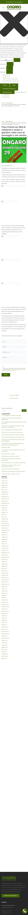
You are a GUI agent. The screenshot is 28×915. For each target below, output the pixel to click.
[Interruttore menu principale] (3, 7)
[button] (14, 23)
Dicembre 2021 (5, 604)
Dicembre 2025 (5, 496)
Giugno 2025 (4, 510)
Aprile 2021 (4, 622)
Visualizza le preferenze (9, 88)
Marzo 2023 (4, 570)
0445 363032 (10, 2)
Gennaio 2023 (5, 575)
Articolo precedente (14, 395)
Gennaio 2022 (5, 602)
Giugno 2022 (4, 591)
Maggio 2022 (5, 593)
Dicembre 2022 (5, 577)
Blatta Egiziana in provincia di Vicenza (10, 456)
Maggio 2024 (5, 539)
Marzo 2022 (4, 597)
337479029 (19, 2)
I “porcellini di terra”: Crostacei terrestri (11, 474)
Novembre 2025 (5, 498)
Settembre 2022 (5, 584)
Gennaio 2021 (5, 629)
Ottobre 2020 (5, 636)
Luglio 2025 (4, 507)
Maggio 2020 (5, 647)
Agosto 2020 (4, 640)
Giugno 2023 (4, 564)
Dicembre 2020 (5, 631)
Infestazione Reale (6, 447)
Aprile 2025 (4, 514)
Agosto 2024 (4, 532)
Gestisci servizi (6, 76)
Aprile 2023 (4, 568)
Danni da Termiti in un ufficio (8, 453)
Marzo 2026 (4, 489)
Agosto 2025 (4, 505)
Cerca (24, 410)
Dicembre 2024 (5, 523)
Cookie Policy (6, 95)
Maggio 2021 (4, 620)
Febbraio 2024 (5, 546)
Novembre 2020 (5, 633)
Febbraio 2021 (5, 627)
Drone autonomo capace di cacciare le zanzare (13, 434)
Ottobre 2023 (5, 555)
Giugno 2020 (5, 645)
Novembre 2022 (5, 579)
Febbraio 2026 (5, 492)
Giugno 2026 (5, 483)
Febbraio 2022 (5, 600)
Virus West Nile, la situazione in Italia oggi (11, 415)
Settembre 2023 (5, 557)
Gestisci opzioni (6, 74)
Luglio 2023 (4, 561)
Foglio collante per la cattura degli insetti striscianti (13, 462)
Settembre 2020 (5, 638)
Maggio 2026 (5, 485)
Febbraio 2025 (5, 519)
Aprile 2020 (4, 649)
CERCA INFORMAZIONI (7, 408)
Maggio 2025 (5, 512)
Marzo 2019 (4, 658)
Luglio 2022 (4, 588)
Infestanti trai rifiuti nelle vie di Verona (10, 469)
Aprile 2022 (4, 595)
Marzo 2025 (4, 516)
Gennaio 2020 (5, 656)
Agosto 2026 (4, 478)
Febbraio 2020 (5, 653)
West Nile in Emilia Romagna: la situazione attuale (13, 471)
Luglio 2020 (4, 642)
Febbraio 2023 (5, 573)
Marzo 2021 (4, 624)
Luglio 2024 (4, 534)
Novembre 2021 (5, 606)
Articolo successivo (14, 398)
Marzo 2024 (4, 543)
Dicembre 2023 (5, 550)
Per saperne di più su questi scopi (11, 81)
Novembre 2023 (5, 552)
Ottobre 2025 (5, 501)
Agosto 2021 (4, 613)
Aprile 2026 (4, 487)
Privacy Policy (6, 97)
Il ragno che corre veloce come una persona (12, 432)
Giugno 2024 (4, 537)
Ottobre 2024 (5, 528)
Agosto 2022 (4, 586)
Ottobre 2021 (5, 609)
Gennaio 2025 (5, 521)
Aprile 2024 (4, 541)
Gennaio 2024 (5, 548)
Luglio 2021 (4, 615)
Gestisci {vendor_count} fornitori (10, 78)
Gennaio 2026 (5, 494)
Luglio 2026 (4, 480)
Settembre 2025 (5, 503)
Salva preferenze (7, 92)
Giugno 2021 (4, 618)
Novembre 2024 (5, 525)
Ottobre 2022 (5, 582)
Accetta (5, 85)
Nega (14, 85)
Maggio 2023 (5, 566)
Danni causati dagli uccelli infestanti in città (12, 429)
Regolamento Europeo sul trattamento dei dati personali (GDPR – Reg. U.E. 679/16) (13, 370)
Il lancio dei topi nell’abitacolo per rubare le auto (13, 437)
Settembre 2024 (5, 530)
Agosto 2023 (4, 559)
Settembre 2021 (5, 611)
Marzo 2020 (4, 651)
